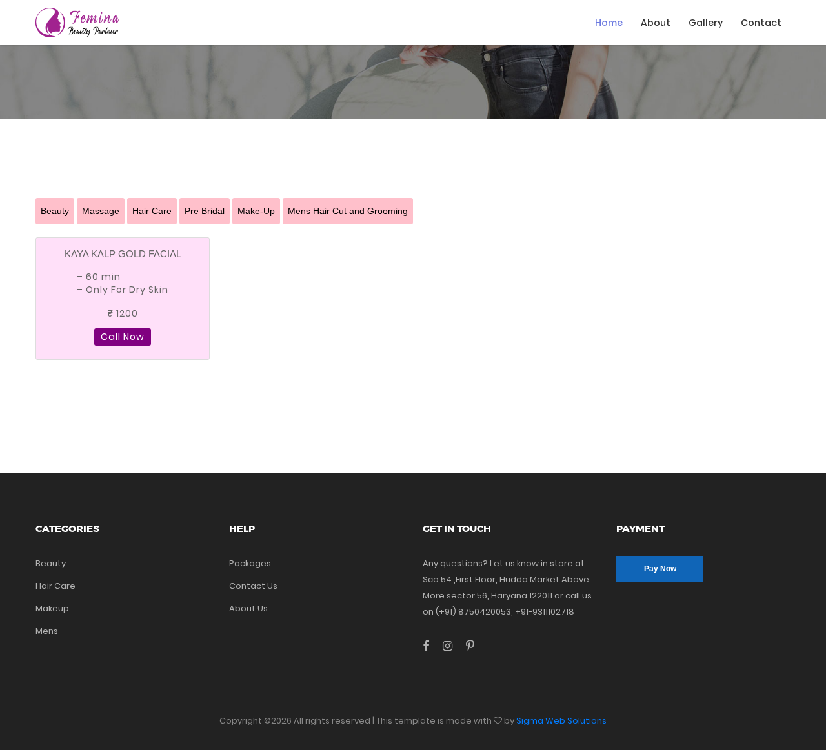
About (655, 22)
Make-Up (256, 211)
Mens (46, 631)
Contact (761, 22)
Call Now (123, 336)
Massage (100, 211)
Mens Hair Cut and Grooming (348, 211)
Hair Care (152, 211)
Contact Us (253, 586)
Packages (250, 563)
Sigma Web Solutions (561, 721)
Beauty (55, 211)
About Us (248, 608)
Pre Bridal (205, 211)
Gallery (706, 22)
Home (609, 22)
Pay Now (660, 568)
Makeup (52, 608)
